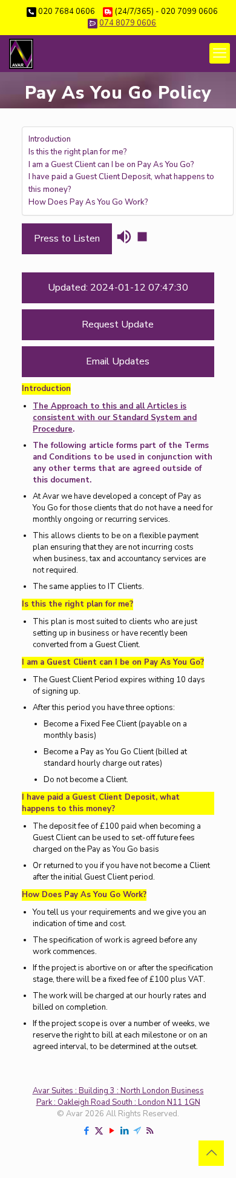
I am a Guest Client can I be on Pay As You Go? (111, 164)
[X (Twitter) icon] (98, 1131)
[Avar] (21, 53)
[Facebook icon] (86, 1131)
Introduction (49, 139)
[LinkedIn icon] (124, 1131)
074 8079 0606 (127, 23)
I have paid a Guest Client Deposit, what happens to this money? (121, 183)
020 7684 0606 (66, 11)
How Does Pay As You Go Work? (88, 202)
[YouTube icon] (111, 1131)
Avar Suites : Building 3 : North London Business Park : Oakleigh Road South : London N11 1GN (118, 1096)
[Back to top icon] (211, 1153)
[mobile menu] (219, 53)
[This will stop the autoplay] (142, 237)
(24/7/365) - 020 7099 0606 (166, 11)
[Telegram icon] (137, 1131)
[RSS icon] (149, 1131)
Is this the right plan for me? (77, 151)
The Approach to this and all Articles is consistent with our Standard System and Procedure (115, 418)
